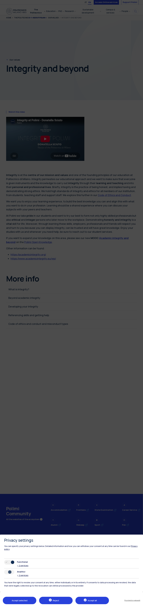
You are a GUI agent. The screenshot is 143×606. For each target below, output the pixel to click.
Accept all (92, 600)
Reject (56, 600)
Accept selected (19, 600)
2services (22, 565)
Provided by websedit (132, 600)
